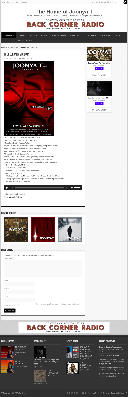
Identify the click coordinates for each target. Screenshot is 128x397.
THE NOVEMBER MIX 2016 (53, 373)
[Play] (7, 188)
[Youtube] (100, 2)
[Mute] (72, 188)
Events (28, 40)
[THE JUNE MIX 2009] (7, 366)
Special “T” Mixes (106, 35)
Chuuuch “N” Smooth (58, 35)
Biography (5, 2)
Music (20, 40)
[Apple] (102, 2)
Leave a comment (27, 58)
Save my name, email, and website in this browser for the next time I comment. (42, 305)
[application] (43, 187)
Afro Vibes (21, 35)
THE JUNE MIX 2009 (19, 362)
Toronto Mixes (90, 35)
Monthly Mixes (8, 35)
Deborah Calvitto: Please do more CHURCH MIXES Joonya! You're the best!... (111, 349)
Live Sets (44, 35)
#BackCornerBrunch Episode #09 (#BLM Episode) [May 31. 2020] (46, 361)
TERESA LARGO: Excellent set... (109, 355)
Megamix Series (75, 35)
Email (6, 288)
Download (14, 194)
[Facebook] (95, 2)
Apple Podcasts (16, 197)
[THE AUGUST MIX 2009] (7, 352)
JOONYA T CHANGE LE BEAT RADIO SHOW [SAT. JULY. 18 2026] (86, 351)
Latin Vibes (33, 35)
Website (7, 296)
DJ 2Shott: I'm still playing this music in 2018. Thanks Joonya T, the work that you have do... (112, 361)
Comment (8, 259)
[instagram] (108, 2)
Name (6, 281)
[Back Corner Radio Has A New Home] (64, 24)
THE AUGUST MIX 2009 (20, 348)
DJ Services (15, 2)
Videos (118, 35)
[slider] (77, 187)
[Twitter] (97, 2)
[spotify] (111, 2)
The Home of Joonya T (64, 12)
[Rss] (93, 2)
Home (3, 47)
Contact (24, 2)
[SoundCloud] (105, 2)
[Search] (125, 2)
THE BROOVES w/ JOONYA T (85, 365)
